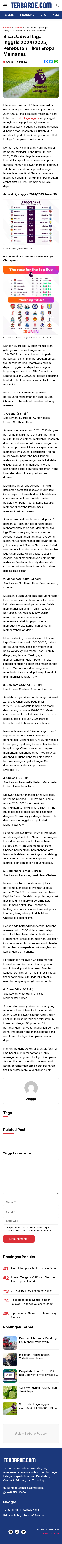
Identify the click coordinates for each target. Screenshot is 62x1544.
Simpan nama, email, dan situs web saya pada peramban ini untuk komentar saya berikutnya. (29, 1229)
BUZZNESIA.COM (51, 1533)
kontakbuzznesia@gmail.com (25, 1487)
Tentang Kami (12, 1509)
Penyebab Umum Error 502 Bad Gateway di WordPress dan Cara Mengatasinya (39, 1375)
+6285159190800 (16, 1492)
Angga (9, 62)
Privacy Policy (12, 1515)
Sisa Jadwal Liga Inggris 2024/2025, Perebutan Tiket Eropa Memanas (36, 1407)
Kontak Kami (31, 1509)
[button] (57, 5)
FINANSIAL (27, 14)
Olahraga (18, 27)
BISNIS (9, 14)
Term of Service (34, 1515)
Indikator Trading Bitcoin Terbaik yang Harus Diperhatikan (34, 1358)
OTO (43, 14)
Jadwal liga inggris (27, 118)
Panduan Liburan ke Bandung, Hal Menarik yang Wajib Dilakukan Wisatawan (38, 1342)
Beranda (7, 27)
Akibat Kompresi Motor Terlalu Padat (34, 1268)
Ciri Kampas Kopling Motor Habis (31, 1290)
